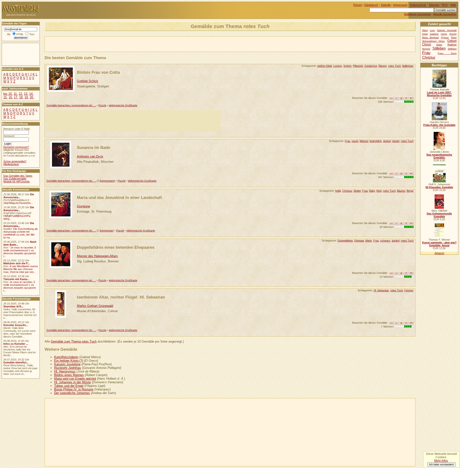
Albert (425, 30)
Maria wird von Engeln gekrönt (75, 378)
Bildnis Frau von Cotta (98, 72)
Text (31, 34)
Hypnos (445, 37)
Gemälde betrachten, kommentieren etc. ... (71, 105)
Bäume (383, 65)
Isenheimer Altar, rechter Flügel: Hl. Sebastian (121, 297)
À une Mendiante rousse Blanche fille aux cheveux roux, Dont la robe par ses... (20, 269)
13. (26, 94)
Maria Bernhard (430, 37)
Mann (368, 240)
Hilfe (453, 5)
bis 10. (8, 94)
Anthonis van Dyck (90, 156)
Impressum (400, 5)
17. (16, 97)
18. (21, 97)
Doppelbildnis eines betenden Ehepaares (115, 247)
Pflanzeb (358, 65)
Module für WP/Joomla (16, 181)
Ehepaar (359, 240)
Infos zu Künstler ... (15, 343)
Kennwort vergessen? (16, 147)
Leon (432, 30)
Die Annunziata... (18, 196)
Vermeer (426, 49)
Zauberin (434, 34)
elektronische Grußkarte (123, 105)
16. (11, 97)
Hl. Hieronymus (64, 371)
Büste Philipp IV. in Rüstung (73, 389)
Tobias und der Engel (68, 386)
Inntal (425, 34)
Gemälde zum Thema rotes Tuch (74, 341)
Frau (347, 141)
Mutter (357, 190)
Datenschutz (418, 5)
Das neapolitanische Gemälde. (439, 156)
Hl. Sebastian (381, 290)
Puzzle (102, 105)
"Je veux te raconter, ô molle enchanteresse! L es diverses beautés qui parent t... (19, 252)
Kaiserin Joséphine (67, 364)
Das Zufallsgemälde (14, 178)
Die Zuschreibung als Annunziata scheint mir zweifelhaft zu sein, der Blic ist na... (20, 233)
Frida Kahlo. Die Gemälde (439, 125)
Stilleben (439, 48)
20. (32, 97)
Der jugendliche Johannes (72, 393)
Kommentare (107, 180)
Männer (364, 141)
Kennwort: (9, 136)
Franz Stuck (447, 53)
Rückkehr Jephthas (67, 368)
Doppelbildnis (345, 240)
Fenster (409, 290)
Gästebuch (371, 5)
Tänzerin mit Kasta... (16, 279)
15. (5, 97)
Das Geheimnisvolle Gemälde (439, 215)
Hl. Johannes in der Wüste (72, 382)
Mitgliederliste (11, 164)
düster (395, 141)
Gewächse (370, 65)
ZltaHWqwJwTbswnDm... (18, 203)
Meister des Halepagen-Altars (97, 256)
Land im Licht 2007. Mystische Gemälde (439, 94)
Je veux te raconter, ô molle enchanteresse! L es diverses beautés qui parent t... (19, 286)
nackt (355, 141)
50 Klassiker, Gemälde (439, 187)
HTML (19, 34)
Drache (453, 34)
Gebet (439, 45)
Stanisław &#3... (13, 306)
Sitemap (434, 5)
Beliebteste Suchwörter (417, 14)
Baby (372, 190)
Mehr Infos (441, 460)
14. (31, 94)
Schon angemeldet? (14, 161)
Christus (347, 190)
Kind (378, 190)
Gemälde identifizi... (16, 362)
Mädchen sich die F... (16, 263)
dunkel (387, 141)
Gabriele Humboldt (447, 30)
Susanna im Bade (93, 147)
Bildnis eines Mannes (69, 375)
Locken (337, 65)
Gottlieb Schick (87, 81)
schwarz (385, 240)
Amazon (439, 253)
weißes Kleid (324, 65)
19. (26, 97)
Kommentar (106, 230)
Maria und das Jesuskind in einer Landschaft (119, 197)
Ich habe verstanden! (441, 464)
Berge (410, 190)
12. (21, 94)
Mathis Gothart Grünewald (95, 306)
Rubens (452, 44)
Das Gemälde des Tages (17, 175)
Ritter (454, 37)
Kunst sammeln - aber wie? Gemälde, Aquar (439, 244)
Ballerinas (408, 65)
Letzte (444, 34)
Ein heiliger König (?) (68, 360)
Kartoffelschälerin (66, 357)
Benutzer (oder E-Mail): (16, 128)
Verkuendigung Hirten (433, 41)
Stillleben (452, 49)
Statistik (386, 5)
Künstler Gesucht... (15, 325)
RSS (445, 5)
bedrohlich (376, 141)
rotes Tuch (394, 65)
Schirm (347, 65)
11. (16, 94)
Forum (357, 5)
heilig (338, 190)
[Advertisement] (101, 44)
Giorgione (83, 206)
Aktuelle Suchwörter (444, 14)
